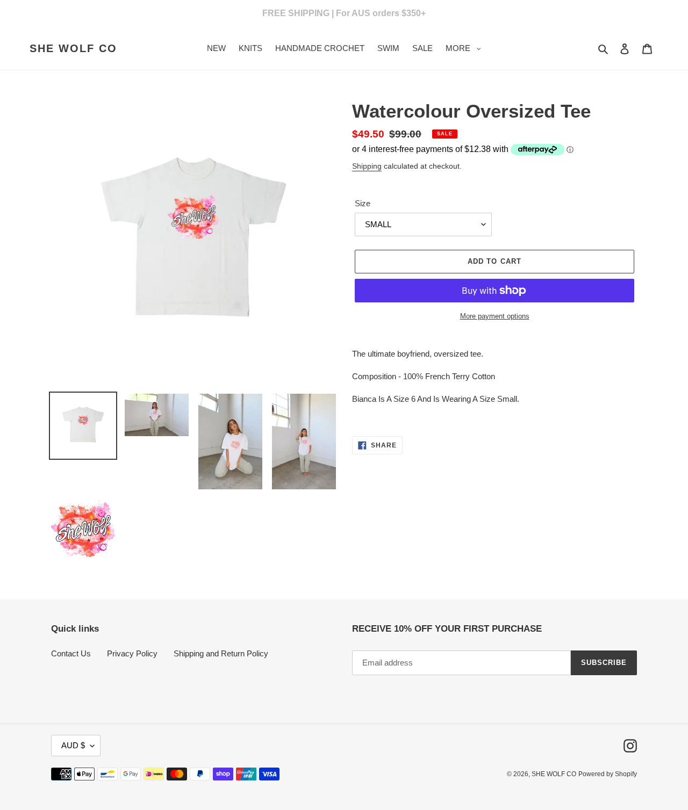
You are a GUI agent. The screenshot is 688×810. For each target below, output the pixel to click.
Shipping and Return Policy (221, 653)
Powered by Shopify (607, 774)
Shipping (367, 166)
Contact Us (71, 653)
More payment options (494, 316)
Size (362, 203)
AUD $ (73, 745)
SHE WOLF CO (73, 48)
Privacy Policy (132, 653)
